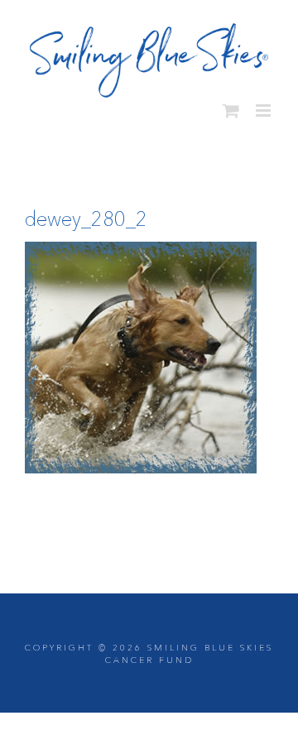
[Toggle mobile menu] (264, 104)
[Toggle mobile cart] (231, 104)
